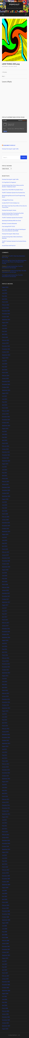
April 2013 (4, 758)
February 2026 (5, 304)
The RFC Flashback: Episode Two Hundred (12, 217)
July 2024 (4, 360)
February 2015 (5, 693)
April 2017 (4, 616)
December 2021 (6, 452)
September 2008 (6, 920)
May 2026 (4, 296)
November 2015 (6, 666)
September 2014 (6, 708)
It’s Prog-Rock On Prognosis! (9, 182)
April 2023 (4, 405)
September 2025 (6, 319)
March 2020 (5, 513)
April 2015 (4, 687)
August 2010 (5, 852)
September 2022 (6, 425)
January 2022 (5, 449)
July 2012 (4, 784)
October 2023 (5, 387)
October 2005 (5, 1023)
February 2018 (5, 587)
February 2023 (5, 410)
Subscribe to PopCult (9, 145)
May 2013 (4, 755)
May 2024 (4, 366)
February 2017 (5, 622)
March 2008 (5, 937)
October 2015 (5, 669)
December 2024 (6, 346)
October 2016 (5, 634)
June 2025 (4, 328)
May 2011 (4, 825)
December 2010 (6, 840)
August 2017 (5, 605)
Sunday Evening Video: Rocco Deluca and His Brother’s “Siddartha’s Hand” (13, 186)
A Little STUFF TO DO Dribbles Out (10, 203)
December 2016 (6, 628)
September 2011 (6, 814)
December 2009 (6, 875)
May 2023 (4, 402)
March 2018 (5, 584)
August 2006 (5, 993)
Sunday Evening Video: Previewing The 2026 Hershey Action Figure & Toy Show (13, 213)
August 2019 (5, 534)
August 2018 (5, 569)
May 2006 (4, 1002)
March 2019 (5, 549)
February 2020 (5, 516)
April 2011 (4, 828)
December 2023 (6, 381)
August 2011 (5, 817)
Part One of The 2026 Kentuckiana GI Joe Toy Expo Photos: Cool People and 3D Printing (14, 262)
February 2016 (5, 658)
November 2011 (6, 808)
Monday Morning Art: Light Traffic (10, 148)
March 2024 (5, 372)
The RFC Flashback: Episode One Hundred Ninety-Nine (14, 241)
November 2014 (6, 702)
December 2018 (6, 558)
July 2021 (4, 466)
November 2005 (6, 1020)
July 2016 (4, 643)
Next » (3, 76)
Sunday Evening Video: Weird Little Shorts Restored (12, 237)
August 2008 (5, 922)
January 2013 (5, 766)
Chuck (3, 275)
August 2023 (5, 393)
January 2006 (5, 1014)
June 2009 (4, 893)
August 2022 (5, 428)
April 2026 (4, 299)
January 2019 (5, 555)
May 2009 (4, 896)
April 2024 (4, 369)
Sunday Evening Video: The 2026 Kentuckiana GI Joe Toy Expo (12, 267)
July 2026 (4, 290)
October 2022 (5, 422)
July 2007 (4, 961)
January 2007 (5, 978)
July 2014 (4, 714)
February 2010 (5, 870)
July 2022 (4, 431)
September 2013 (6, 743)
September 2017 (6, 602)
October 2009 (5, 881)
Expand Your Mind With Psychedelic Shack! (12, 189)
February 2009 (5, 905)
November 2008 (6, 914)
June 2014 (4, 717)
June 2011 (4, 822)
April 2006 (4, 1005)
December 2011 (6, 805)
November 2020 (6, 490)
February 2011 (5, 834)
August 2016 (5, 640)
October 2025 (5, 316)
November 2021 (6, 455)
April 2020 (4, 511)
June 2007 (4, 964)
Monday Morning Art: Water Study (10, 233)
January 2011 (5, 837)
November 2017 (6, 596)
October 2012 (5, 775)
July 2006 (4, 996)
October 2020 (5, 493)
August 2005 (5, 1028)
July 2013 (4, 749)
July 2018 (4, 572)
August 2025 (5, 322)
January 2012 (5, 802)
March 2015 (5, 690)
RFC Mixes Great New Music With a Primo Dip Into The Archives (14, 206)
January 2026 (5, 307)
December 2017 (6, 593)
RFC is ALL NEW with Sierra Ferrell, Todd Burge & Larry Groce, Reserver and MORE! (14, 230)
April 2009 (4, 899)
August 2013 (5, 746)
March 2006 (5, 1008)
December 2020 (6, 487)
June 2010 (4, 858)
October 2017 (5, 599)
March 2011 (5, 831)
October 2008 (5, 917)
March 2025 (5, 337)
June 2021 (4, 469)
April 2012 (4, 793)
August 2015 (5, 675)
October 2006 (5, 987)
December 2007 (6, 946)
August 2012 (5, 781)
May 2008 (4, 931)
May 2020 (4, 508)
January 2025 (5, 343)
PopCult (14, 4)
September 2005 (6, 1025)
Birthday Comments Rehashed (9, 223)
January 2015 (5, 696)
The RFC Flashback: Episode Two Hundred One (13, 192)
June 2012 (4, 787)
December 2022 (6, 416)
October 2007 (5, 952)
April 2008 (4, 934)
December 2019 (6, 522)
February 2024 (5, 375)
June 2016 (4, 646)
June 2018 (4, 575)
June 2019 (4, 540)
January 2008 (5, 943)
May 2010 (4, 861)
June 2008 (4, 928)
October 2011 (5, 811)
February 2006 (5, 1011)
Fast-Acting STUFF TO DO (8, 226)
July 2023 (4, 396)
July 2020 (4, 502)
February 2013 (5, 764)
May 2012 (4, 790)
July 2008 (4, 925)
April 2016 (4, 652)
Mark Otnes (5, 260)
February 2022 (5, 446)
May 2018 (4, 578)
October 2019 (5, 528)
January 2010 (5, 872)
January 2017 (5, 625)
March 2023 (5, 407)
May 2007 (4, 967)
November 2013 (6, 737)
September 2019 (6, 531)
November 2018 (6, 560)
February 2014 (5, 728)
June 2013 (4, 752)
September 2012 (6, 778)
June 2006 (4, 999)
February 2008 (5, 940)
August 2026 (5, 287)
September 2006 (6, 990)
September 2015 (6, 672)
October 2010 (5, 846)
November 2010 (6, 843)
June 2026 (4, 293)
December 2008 (6, 911)
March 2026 (5, 302)
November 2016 (6, 631)
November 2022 (6, 419)
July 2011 (4, 820)
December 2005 (6, 1017)
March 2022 (5, 443)
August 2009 (5, 887)
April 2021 (4, 475)
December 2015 (6, 663)
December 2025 (6, 310)
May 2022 (4, 437)
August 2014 (5, 711)
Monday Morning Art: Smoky (9, 210)
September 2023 (6, 390)
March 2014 (5, 725)
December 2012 (6, 769)
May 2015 (4, 684)
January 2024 (5, 378)
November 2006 (6, 984)
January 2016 (5, 661)
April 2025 (4, 334)
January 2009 (5, 908)
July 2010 (4, 855)
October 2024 (5, 352)
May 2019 (4, 543)
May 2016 (4, 649)
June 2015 (4, 681)
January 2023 (5, 413)
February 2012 (5, 799)
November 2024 (6, 349)
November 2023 (6, 384)
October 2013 (5, 740)
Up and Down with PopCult (8, 245)
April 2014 (4, 722)
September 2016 (6, 637)
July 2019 (4, 537)
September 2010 (6, 849)
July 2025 (4, 325)
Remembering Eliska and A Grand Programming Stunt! (13, 196)
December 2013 (6, 734)
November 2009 (6, 878)
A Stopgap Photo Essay (7, 200)
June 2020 (4, 505)
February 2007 (5, 975)
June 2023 (4, 399)
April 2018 (4, 581)
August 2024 (5, 357)
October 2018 (5, 563)
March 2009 (5, 902)
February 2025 (5, 340)
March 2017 (5, 619)
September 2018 (6, 566)
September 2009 (6, 884)
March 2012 (5, 796)
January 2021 (5, 484)
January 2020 (5, 519)
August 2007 (5, 958)
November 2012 (6, 772)
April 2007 (4, 970)
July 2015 (4, 678)
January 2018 (5, 590)
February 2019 (5, 552)
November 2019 (6, 525)
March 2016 (5, 655)
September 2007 (6, 955)
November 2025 (6, 313)
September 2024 (6, 355)
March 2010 (5, 867)
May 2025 (4, 331)
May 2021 (4, 472)
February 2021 (5, 481)
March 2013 (5, 761)
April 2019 (4, 546)
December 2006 (6, 981)
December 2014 (6, 699)
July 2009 (4, 890)
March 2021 (5, 478)
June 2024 (4, 363)
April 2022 (4, 440)
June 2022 (4, 434)
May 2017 (4, 614)
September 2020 (6, 496)
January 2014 (5, 731)
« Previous (4, 72)
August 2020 (5, 499)
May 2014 (4, 719)
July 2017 (4, 608)
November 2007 (6, 949)
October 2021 (5, 458)
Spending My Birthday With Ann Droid (11, 220)
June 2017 (4, 611)
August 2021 (5, 463)
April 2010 (4, 864)
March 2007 (5, 973)
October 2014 (5, 705)
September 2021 (6, 460)
